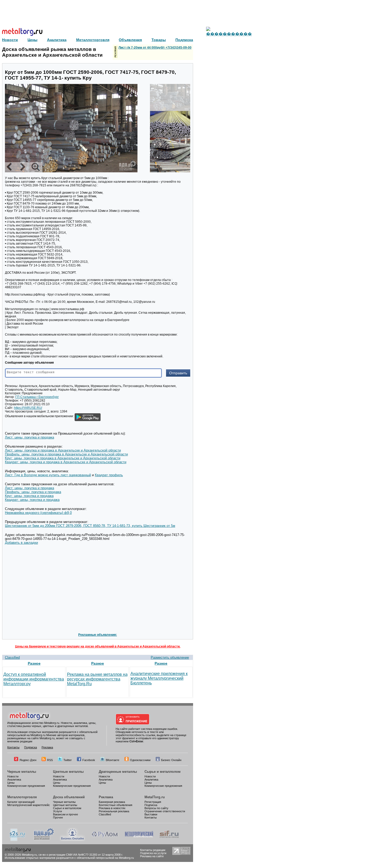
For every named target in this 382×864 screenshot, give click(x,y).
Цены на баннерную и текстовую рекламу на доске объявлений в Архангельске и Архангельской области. (97, 646)
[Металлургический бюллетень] (139, 840)
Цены (11, 782)
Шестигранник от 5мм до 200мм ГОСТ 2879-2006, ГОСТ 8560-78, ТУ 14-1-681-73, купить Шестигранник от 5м (90, 526)
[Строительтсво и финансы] (169, 840)
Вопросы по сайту (156, 808)
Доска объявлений (69, 797)
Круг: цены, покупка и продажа (29, 496)
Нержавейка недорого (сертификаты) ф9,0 (38, 513)
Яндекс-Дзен (27, 760)
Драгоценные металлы (118, 772)
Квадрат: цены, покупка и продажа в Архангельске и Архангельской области (65, 462)
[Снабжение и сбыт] (17, 840)
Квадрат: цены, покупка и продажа (32, 500)
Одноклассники (140, 760)
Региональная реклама (114, 811)
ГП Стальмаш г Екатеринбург (37, 397)
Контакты (13, 747)
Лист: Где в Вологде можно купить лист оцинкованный (48, 475)
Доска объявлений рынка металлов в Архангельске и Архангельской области (52, 52)
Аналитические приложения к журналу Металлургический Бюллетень (159, 678)
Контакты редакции (152, 850)
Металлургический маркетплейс (28, 805)
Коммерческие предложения (26, 785)
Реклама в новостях (112, 808)
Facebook (88, 760)
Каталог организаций (21, 801)
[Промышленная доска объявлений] (44, 840)
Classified (12, 657)
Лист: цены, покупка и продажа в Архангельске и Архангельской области (63, 450)
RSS (50, 760)
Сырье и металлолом (162, 772)
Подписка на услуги (153, 853)
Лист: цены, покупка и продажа (29, 437)
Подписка (30, 747)
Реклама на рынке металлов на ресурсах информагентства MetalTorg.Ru (97, 679)
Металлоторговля (22, 797)
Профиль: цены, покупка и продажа (33, 492)
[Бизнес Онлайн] (72, 840)
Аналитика (14, 779)
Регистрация (152, 801)
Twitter (67, 760)
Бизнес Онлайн (171, 760)
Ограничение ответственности (164, 811)
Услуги (57, 811)
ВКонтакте (112, 760)
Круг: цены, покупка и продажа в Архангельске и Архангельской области (62, 458)
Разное (34, 663)
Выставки (150, 814)
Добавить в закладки (21, 543)
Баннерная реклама (112, 801)
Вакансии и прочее (65, 814)
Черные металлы (21, 772)
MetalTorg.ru (154, 797)
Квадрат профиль (109, 475)
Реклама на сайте (152, 856)
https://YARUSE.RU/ (28, 408)
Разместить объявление (170, 657)
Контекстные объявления (115, 805)
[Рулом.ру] (104, 840)
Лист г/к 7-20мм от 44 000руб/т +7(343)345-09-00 (155, 47)
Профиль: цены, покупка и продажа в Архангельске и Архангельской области (66, 454)
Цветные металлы (68, 772)
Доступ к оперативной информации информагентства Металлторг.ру (33, 679)
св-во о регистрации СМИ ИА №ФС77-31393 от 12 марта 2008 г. (80, 854)
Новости (12, 776)
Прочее (58, 817)
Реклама (47, 747)
